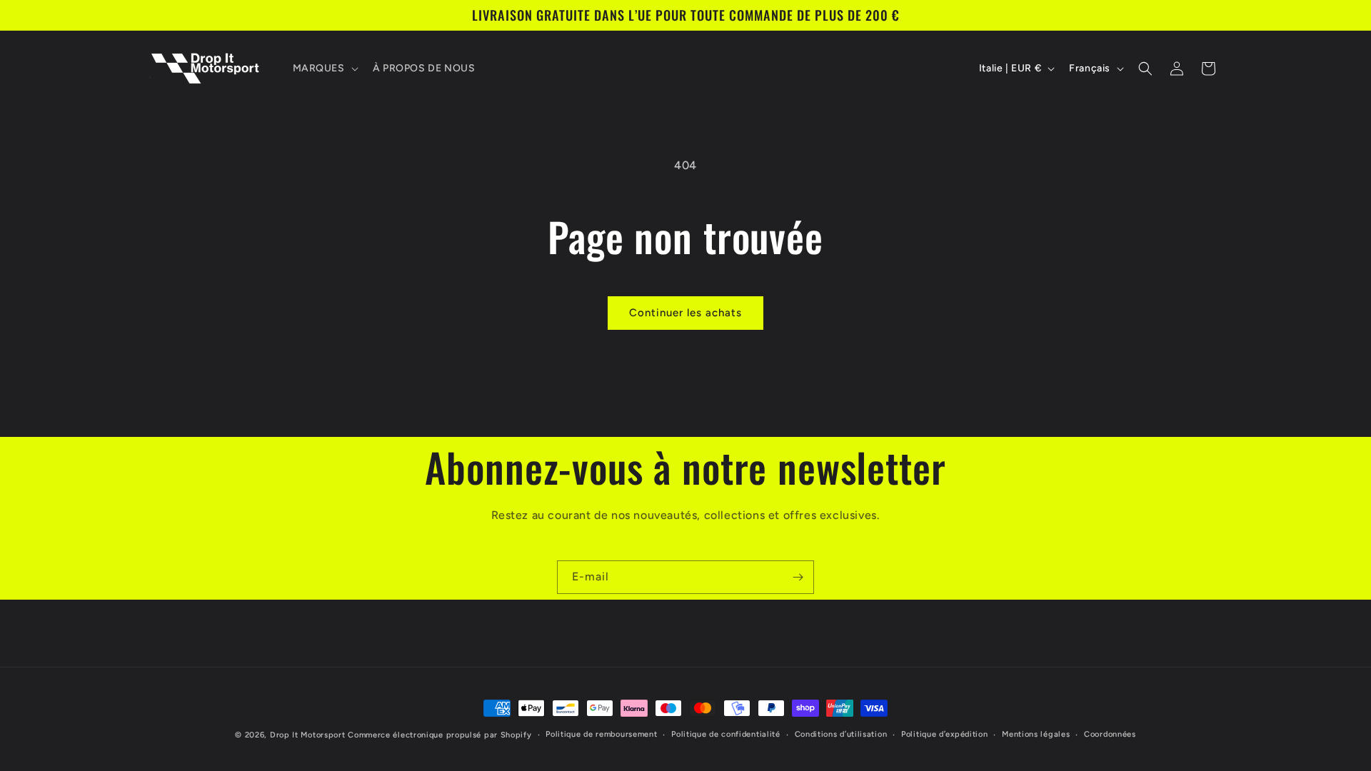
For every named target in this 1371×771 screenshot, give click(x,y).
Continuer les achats (685, 312)
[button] (324, 69)
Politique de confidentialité (725, 734)
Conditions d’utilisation (841, 734)
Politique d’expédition (944, 734)
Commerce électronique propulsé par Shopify (439, 735)
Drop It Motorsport (308, 735)
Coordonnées (1110, 734)
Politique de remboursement (601, 734)
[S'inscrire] (797, 577)
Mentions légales (1036, 734)
